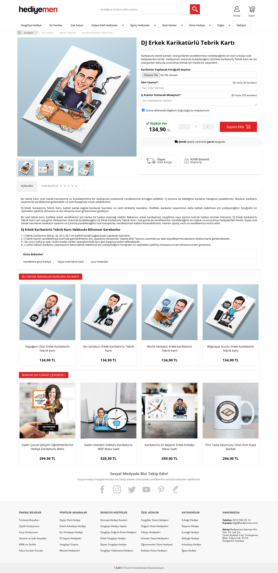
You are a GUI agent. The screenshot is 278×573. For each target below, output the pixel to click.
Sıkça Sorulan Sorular (31, 550)
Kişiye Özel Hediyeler (105, 25)
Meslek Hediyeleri (70, 550)
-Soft (117, 568)
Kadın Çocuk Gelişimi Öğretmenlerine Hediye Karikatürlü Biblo (47, 447)
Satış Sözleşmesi (28, 532)
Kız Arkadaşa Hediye (71, 532)
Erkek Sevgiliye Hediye (113, 538)
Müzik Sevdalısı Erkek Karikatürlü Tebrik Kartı (169, 348)
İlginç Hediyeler (140, 25)
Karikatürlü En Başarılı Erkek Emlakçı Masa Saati (170, 447)
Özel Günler (169, 25)
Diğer (220, 25)
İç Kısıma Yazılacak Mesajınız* (160, 95)
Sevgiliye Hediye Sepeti (113, 526)
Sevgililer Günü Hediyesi (155, 520)
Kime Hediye (197, 25)
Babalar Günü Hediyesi (154, 550)
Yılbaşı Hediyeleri (151, 532)
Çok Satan (77, 25)
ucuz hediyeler (99, 261)
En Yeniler (56, 25)
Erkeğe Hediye (190, 520)
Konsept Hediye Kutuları (113, 520)
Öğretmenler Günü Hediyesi (157, 544)
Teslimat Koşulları (29, 520)
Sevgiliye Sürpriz (69, 544)
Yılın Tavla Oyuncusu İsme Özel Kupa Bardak (230, 447)
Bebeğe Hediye (190, 538)
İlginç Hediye (189, 550)
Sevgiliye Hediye (31, 25)
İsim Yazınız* (149, 82)
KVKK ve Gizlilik (27, 544)
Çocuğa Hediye (190, 532)
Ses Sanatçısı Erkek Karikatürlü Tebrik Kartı (108, 348)
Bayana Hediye (190, 526)
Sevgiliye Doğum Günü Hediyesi (118, 532)
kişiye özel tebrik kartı (71, 261)
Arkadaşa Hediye (191, 544)
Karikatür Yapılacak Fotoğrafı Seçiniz (165, 69)
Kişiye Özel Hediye (70, 520)
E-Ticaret (126, 568)
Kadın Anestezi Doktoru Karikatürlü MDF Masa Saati (108, 447)
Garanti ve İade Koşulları (33, 538)
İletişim (241, 25)
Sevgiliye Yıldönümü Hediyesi (116, 550)
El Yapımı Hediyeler (71, 538)
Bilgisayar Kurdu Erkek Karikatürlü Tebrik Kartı (230, 348)
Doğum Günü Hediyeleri (154, 526)
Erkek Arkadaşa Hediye (73, 526)
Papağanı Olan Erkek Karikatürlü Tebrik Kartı (47, 348)
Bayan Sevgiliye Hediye (113, 544)
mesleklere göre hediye (37, 261)
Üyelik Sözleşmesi (29, 526)
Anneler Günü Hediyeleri (155, 538)
